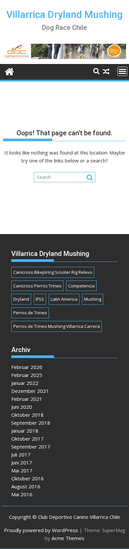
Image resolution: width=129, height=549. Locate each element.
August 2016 (25, 486)
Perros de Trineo (30, 313)
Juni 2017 (21, 462)
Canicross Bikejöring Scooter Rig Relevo (52, 272)
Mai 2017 (21, 470)
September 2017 (30, 446)
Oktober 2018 (27, 414)
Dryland (21, 299)
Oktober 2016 (27, 478)
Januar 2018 (24, 430)
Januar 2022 (24, 383)
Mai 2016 (21, 494)
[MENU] (122, 71)
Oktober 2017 (27, 438)
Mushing (92, 299)
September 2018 (30, 422)
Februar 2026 (26, 367)
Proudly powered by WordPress (41, 530)
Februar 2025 (26, 375)
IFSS (40, 299)
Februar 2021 (26, 399)
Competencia (81, 286)
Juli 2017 (20, 454)
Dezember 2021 (30, 391)
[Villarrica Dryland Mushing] (9, 70)
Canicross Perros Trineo (37, 286)
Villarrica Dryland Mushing (64, 14)
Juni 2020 (21, 406)
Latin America (64, 299)
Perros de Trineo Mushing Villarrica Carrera (56, 326)
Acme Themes (68, 538)
